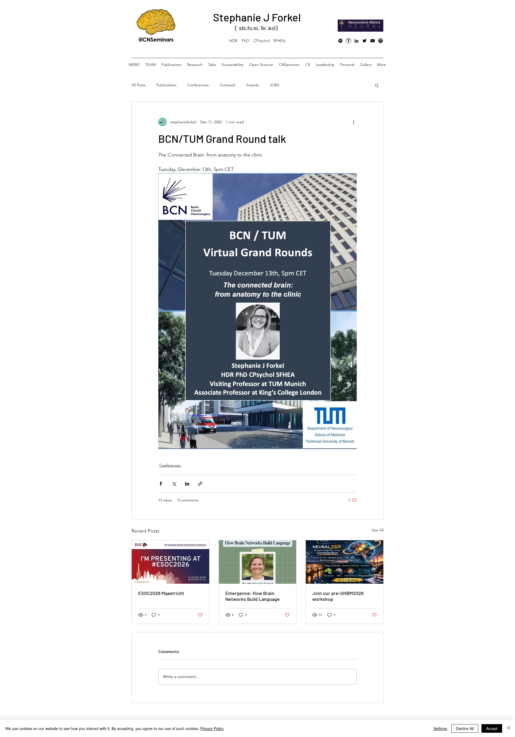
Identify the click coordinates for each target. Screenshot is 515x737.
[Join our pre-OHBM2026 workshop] (344, 562)
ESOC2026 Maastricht (161, 593)
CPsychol (261, 40)
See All (378, 530)
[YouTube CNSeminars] (372, 40)
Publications (166, 85)
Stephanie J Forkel (257, 17)
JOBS (274, 85)
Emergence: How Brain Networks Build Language (252, 596)
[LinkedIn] (356, 40)
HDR (233, 40)
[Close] (508, 728)
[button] (376, 85)
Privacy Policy (212, 728)
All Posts (138, 85)
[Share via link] (200, 483)
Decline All (465, 728)
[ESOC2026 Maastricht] (170, 562)
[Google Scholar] (380, 40)
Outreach (227, 85)
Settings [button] (440, 728)
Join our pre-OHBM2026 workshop (337, 596)
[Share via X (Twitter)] (173, 483)
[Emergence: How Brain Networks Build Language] (257, 562)
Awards (252, 85)
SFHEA (279, 40)
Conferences (198, 85)
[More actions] (353, 122)
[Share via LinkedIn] (187, 483)
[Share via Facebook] (160, 483)
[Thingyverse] (348, 40)
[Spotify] (340, 40)
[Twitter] (364, 40)
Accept (492, 728)
